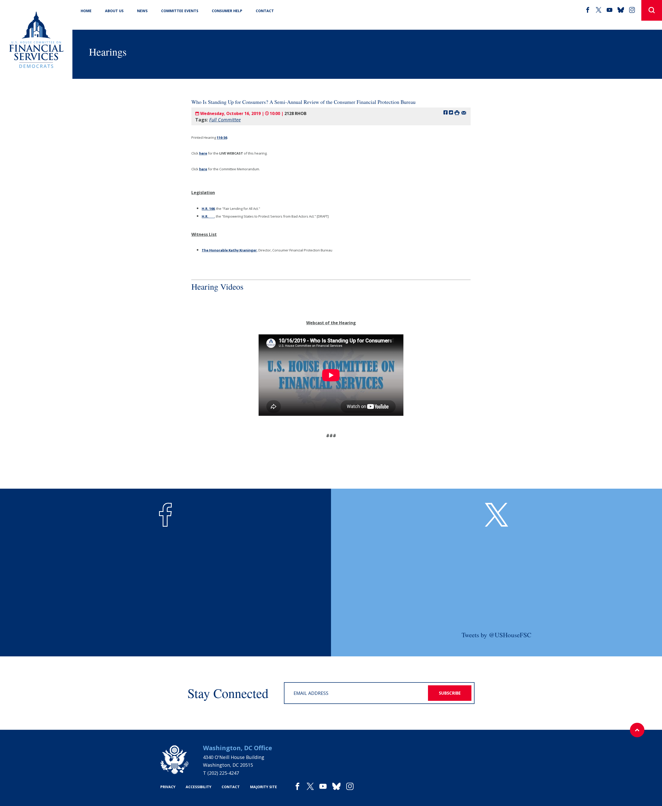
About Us (114, 10)
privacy (167, 786)
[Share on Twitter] (451, 112)
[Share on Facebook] (445, 112)
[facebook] (588, 10)
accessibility (198, 786)
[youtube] (609, 10)
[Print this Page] (457, 112)
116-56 (222, 137)
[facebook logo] (165, 515)
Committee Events (179, 10)
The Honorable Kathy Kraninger (229, 250)
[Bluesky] (621, 10)
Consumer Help (227, 10)
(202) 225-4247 (223, 773)
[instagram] (632, 10)
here (203, 153)
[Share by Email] (464, 112)
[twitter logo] (496, 515)
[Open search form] (651, 10)
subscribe (450, 693)
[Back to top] (637, 730)
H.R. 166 (208, 208)
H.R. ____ (208, 216)
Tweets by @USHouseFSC (496, 635)
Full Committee (225, 120)
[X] (598, 10)
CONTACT (265, 10)
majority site (263, 786)
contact (231, 786)
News (142, 10)
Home (86, 10)
